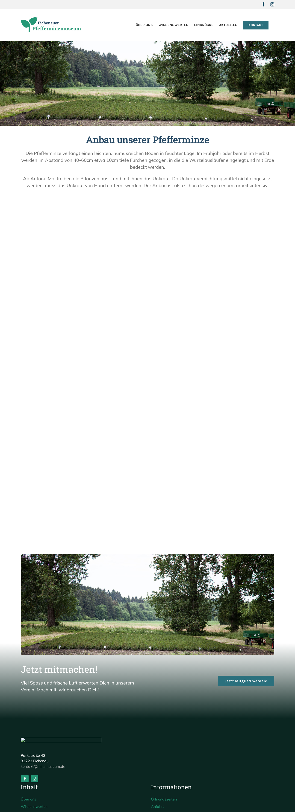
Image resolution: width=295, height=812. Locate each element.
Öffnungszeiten (164, 799)
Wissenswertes (34, 806)
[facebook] (25, 778)
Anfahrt (157, 806)
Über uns (28, 799)
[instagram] (34, 778)
